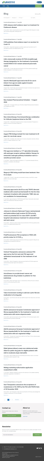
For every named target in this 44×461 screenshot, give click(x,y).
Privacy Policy (4, 453)
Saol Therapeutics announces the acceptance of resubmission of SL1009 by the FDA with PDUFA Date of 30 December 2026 (21, 387)
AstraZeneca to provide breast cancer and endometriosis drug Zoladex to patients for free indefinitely (20, 276)
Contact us (38, 5)
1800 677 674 (6, 447)
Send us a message (11, 415)
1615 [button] (16, 399)
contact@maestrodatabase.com (10, 449)
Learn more (25, 416)
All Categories (6, 17)
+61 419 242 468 (19, 447)
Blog (8, 5)
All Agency (14, 17)
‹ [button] (6, 399)
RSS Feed (37, 14)
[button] (30, 456)
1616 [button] (18, 399)
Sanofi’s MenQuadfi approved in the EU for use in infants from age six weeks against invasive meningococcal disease (20, 83)
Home (4, 5)
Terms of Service (15, 452)
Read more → (6, 33)
